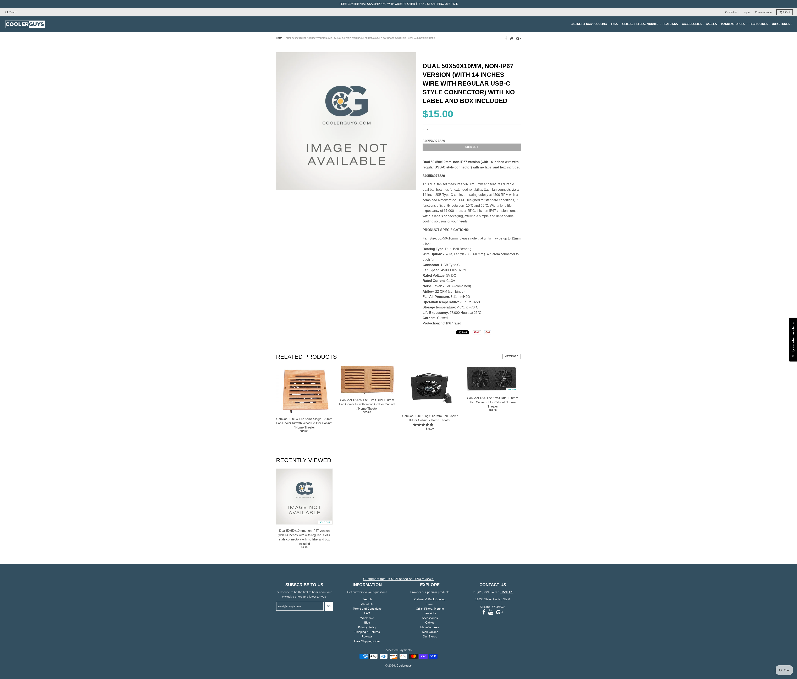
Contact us (731, 12)
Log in (746, 12)
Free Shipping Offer (367, 641)
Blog (367, 622)
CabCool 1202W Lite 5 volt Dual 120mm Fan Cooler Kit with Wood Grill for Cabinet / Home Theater (367, 404)
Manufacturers (733, 24)
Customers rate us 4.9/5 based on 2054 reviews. (398, 579)
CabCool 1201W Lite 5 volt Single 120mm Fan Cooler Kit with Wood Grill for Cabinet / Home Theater (304, 423)
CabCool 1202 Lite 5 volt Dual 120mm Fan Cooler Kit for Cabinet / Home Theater (492, 402)
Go (329, 606)
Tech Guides (758, 24)
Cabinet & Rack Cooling (589, 24)
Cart (786, 12)
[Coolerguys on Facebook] (506, 39)
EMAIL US (506, 592)
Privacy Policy (367, 627)
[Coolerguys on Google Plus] (518, 39)
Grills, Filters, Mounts (640, 24)
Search (367, 599)
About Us (367, 604)
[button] (423, 425)
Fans (614, 24)
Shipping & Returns (367, 632)
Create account (763, 12)
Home (279, 38)
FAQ (367, 613)
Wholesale (367, 618)
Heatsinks (670, 24)
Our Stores (781, 24)
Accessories (692, 24)
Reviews (367, 636)
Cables (711, 24)
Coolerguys (404, 665)
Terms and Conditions (367, 608)
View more (511, 356)
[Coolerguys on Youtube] (511, 39)
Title (425, 129)
